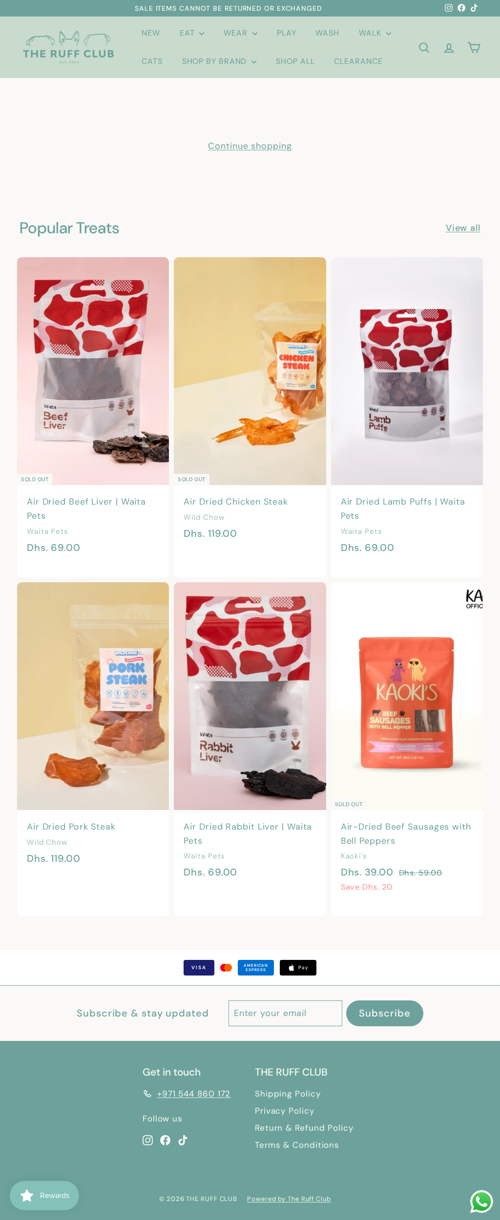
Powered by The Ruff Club (289, 1199)
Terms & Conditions (297, 1144)
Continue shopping (250, 146)
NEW (151, 33)
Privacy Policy (284, 1110)
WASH (327, 33)
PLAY (286, 33)
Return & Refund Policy (304, 1127)
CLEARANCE (358, 61)
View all (463, 228)
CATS (152, 61)
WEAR (237, 33)
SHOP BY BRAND (216, 61)
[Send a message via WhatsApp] (481, 1201)
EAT (188, 33)
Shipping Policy (288, 1093)
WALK (371, 33)
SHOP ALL (295, 61)
